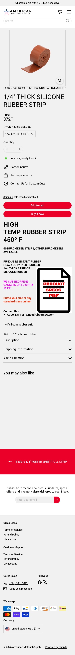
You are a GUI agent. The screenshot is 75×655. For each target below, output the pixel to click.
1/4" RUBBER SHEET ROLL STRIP (46, 87)
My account (10, 539)
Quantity (8, 142)
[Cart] (59, 12)
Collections (19, 87)
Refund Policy (11, 534)
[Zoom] (59, 80)
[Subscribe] (57, 500)
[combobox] (37, 21)
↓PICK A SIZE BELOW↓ (17, 126)
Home (6, 87)
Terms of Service (13, 529)
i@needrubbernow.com (39, 314)
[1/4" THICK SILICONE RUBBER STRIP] (28, 409)
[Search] (68, 21)
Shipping (8, 197)
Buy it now (37, 214)
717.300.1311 (12, 314)
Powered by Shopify (56, 647)
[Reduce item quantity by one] (6, 149)
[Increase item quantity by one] (19, 149)
